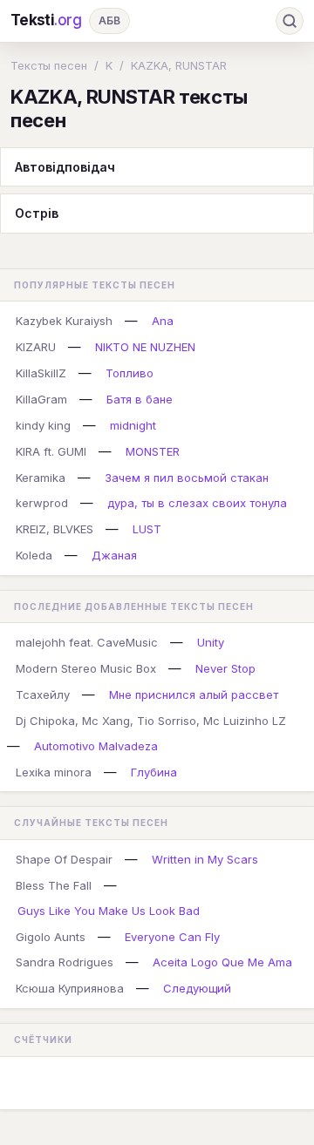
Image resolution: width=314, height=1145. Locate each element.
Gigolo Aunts (50, 937)
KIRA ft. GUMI (51, 451)
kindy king (43, 425)
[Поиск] (290, 21)
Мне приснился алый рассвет (193, 694)
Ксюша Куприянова (70, 988)
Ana (163, 321)
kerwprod (42, 503)
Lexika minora (54, 772)
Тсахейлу (43, 694)
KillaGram (41, 399)
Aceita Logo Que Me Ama (222, 962)
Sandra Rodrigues (64, 962)
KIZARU (36, 347)
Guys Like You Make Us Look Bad (108, 911)
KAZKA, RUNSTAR (179, 65)
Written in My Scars (205, 859)
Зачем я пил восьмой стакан (187, 477)
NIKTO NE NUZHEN (145, 347)
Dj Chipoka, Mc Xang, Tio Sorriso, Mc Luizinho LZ (151, 721)
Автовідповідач (65, 166)
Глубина (154, 772)
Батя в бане (139, 399)
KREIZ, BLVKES (54, 529)
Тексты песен (48, 65)
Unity (210, 642)
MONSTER (153, 451)
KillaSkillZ (41, 373)
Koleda (34, 555)
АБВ (109, 20)
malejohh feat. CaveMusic (87, 642)
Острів (36, 213)
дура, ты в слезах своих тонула (197, 503)
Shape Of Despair (64, 859)
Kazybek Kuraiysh (64, 321)
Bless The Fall (54, 885)
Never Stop (225, 668)
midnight (133, 425)
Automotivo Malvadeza (96, 746)
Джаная (114, 555)
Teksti (46, 20)
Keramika (40, 477)
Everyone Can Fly (172, 937)
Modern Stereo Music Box (86, 668)
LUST (147, 529)
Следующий (197, 988)
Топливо (130, 373)
